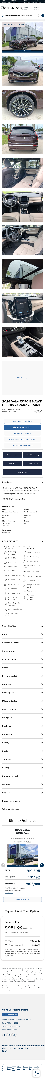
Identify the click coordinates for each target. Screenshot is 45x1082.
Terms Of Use (14, 1068)
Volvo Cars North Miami (4, 1068)
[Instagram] (9, 1035)
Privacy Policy (9, 1068)
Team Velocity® (37, 1065)
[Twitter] (14, 1035)
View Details (22, 899)
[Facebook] (4, 1035)
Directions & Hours (19, 1047)
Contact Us (11, 1015)
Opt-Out (30, 1068)
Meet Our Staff (5, 1048)
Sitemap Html (19, 1068)
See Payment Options (22, 421)
